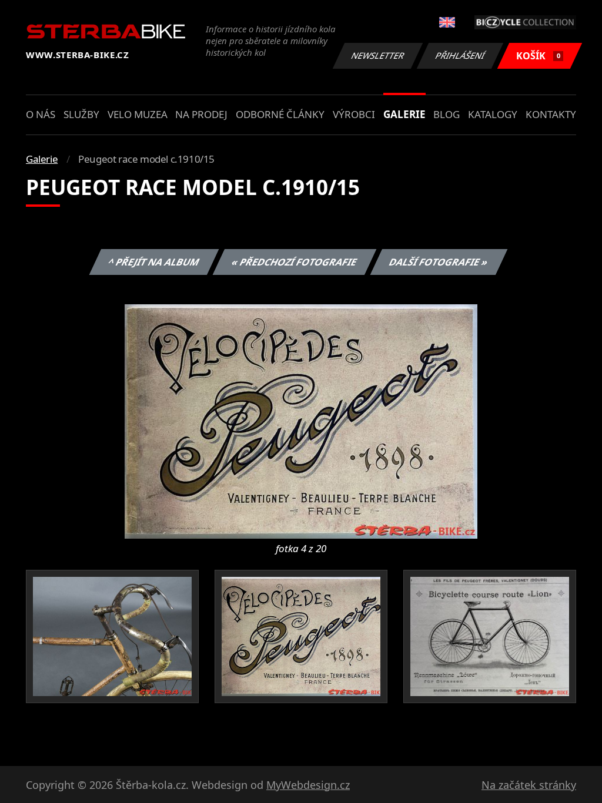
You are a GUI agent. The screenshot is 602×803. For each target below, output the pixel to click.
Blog (446, 114)
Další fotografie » (438, 262)
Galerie (404, 114)
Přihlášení (460, 55)
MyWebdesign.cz (308, 785)
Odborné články (280, 114)
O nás (40, 114)
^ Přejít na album (153, 262)
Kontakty (551, 114)
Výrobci (354, 114)
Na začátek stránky (528, 785)
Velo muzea (138, 114)
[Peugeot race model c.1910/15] (301, 420)
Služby (81, 114)
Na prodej (201, 114)
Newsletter (378, 55)
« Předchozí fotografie (294, 262)
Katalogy (492, 114)
